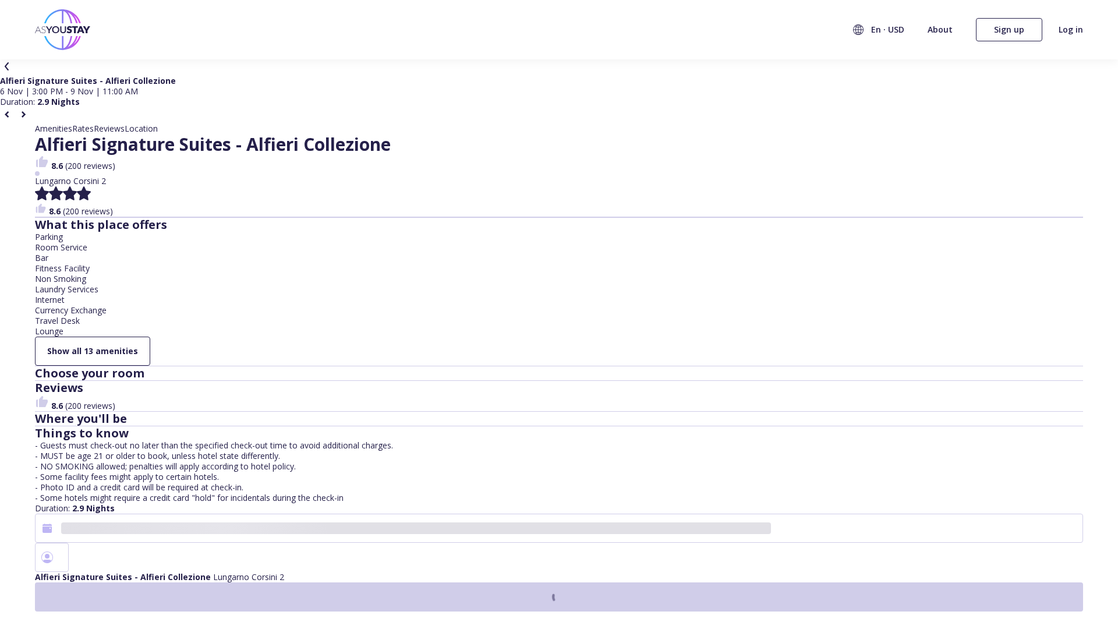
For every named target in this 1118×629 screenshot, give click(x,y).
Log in (1071, 29)
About (940, 29)
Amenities (53, 128)
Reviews (109, 128)
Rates (83, 128)
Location (141, 128)
